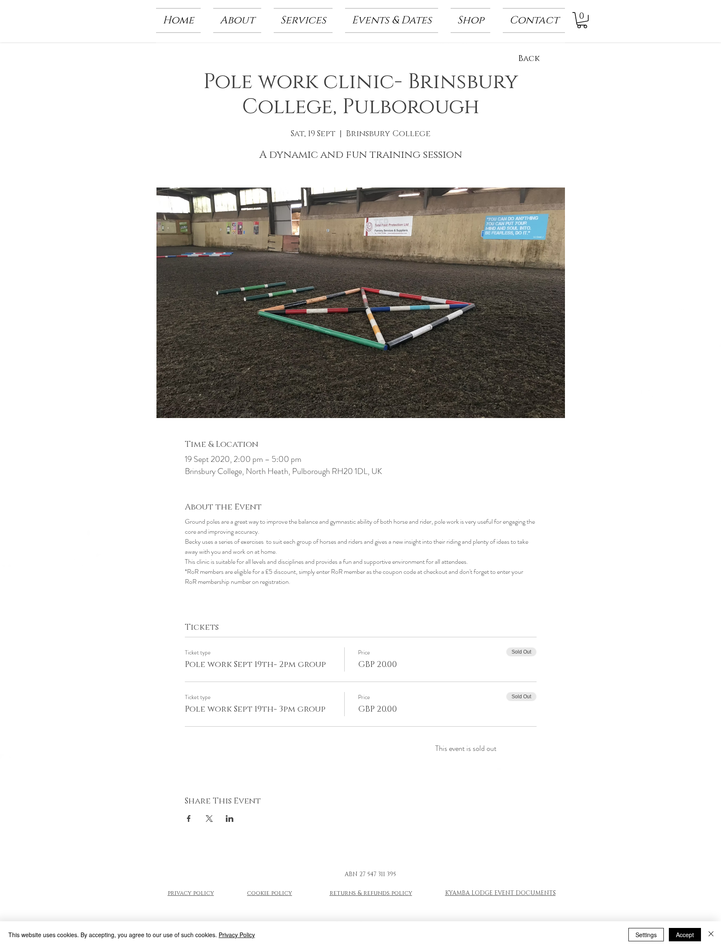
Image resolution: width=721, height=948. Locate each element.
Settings (646, 934)
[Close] (711, 934)
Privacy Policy (237, 934)
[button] (237, 20)
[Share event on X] (209, 818)
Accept (685, 934)
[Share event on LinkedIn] (230, 818)
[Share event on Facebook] (189, 818)
